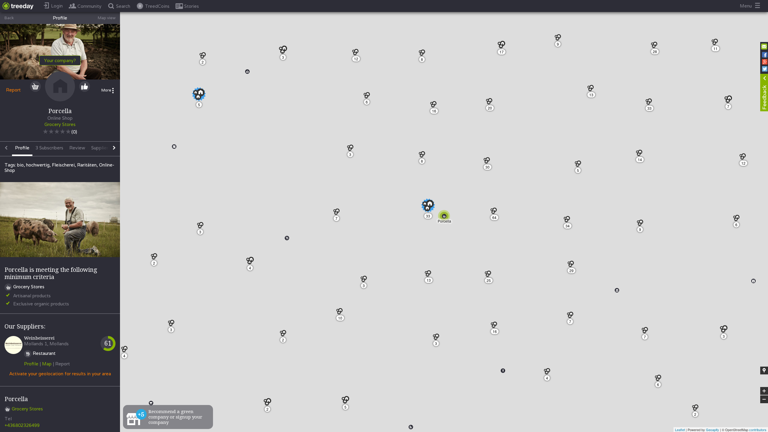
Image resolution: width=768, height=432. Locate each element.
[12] (744, 158)
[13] (592, 89)
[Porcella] (445, 217)
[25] (489, 275)
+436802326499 (22, 425)
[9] (559, 38)
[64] (495, 212)
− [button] (764, 399)
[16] (495, 326)
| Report (61, 364)
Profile (31, 364)
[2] (696, 409)
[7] (730, 101)
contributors (757, 429)
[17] (503, 46)
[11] (716, 43)
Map (47, 364)
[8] (423, 54)
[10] (341, 312)
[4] (548, 372)
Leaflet (680, 429)
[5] (579, 165)
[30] (488, 162)
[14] (640, 154)
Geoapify (712, 429)
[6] (738, 219)
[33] (650, 103)
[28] (655, 46)
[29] (572, 265)
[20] (490, 102)
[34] (568, 220)
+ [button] (764, 391)
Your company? (60, 60)
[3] (726, 331)
